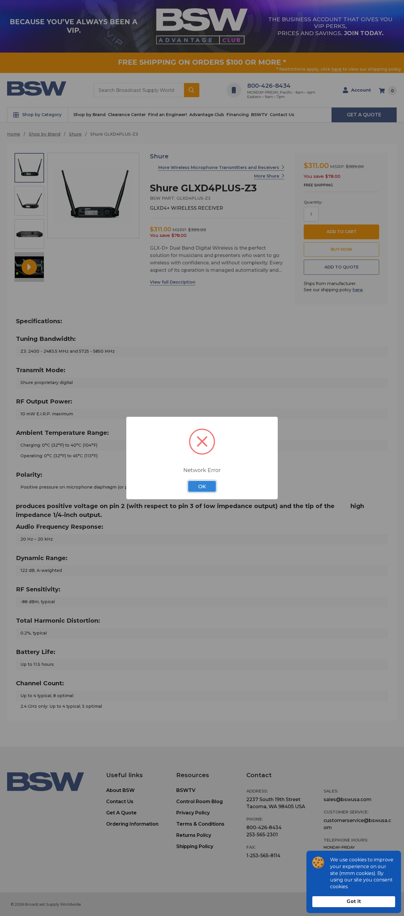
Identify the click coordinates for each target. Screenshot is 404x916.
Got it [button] (354, 901)
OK (202, 486)
